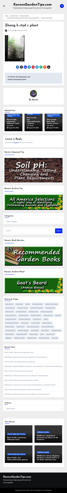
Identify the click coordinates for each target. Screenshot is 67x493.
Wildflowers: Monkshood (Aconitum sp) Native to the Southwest (25, 357)
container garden (23, 308)
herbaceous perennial (12, 323)
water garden (34, 334)
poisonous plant (10, 330)
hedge (46, 319)
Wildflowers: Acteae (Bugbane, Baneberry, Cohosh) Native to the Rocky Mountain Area (33, 366)
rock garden (34, 330)
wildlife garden (32, 338)
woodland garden (44, 338)
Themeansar (47, 490)
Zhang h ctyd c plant (21, 25)
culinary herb (9, 311)
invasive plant (35, 323)
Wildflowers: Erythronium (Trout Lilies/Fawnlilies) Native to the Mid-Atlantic (30, 385)
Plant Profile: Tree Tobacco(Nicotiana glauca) (19, 362)
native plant (20, 326)
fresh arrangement (24, 319)
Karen (12, 30)
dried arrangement (46, 311)
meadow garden (47, 323)
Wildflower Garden (43, 432)
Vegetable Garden (22, 334)
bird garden (19, 304)
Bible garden (9, 304)
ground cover (37, 319)
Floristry (57, 315)
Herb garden (24, 323)
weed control (50, 334)
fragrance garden (11, 319)
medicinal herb (10, 326)
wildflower (8, 338)
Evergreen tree (48, 315)
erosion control (23, 315)
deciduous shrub (21, 311)
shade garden (10, 334)
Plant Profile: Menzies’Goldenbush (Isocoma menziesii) (22, 389)
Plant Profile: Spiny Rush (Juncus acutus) (52, 121)
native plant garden (33, 326)
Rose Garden (45, 330)
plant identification (47, 326)
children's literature (51, 304)
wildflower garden (19, 338)
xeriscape (55, 338)
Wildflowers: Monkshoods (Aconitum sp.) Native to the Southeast (26, 376)
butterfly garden (37, 304)
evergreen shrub (36, 315)
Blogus (39, 490)
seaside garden (56, 330)
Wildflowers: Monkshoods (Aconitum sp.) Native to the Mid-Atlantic (27, 394)
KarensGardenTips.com (32, 4)
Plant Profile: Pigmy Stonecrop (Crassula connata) (21, 380)
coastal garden (10, 308)
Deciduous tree (33, 311)
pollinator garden (23, 330)
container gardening (37, 308)
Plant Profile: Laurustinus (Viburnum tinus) (13, 121)
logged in (17, 142)
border (28, 304)
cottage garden (50, 308)
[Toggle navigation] (4, 6)
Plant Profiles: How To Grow (13, 115)
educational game (11, 315)
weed (42, 334)
